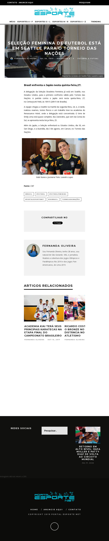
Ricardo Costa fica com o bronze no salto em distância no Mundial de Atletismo (84, 331)
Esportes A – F (25, 22)
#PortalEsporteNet (34, 199)
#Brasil (28, 194)
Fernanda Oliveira (25, 58)
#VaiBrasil (53, 199)
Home (34, 510)
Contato (12, 3)
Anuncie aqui (26, 3)
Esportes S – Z (78, 22)
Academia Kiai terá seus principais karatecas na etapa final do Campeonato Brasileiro (43, 331)
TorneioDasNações (71, 199)
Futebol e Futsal (88, 58)
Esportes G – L (42, 22)
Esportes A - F (65, 58)
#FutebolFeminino (57, 194)
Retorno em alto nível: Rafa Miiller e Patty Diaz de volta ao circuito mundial (88, 453)
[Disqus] (54, 382)
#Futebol (41, 194)
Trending (95, 22)
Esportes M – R (60, 22)
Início (12, 22)
